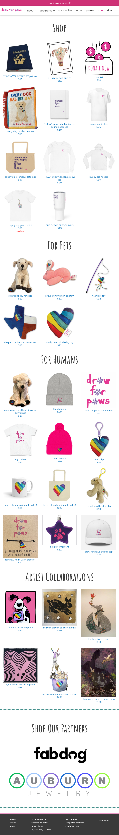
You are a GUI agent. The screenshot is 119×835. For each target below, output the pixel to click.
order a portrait (86, 10)
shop (101, 10)
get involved (65, 10)
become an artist (39, 822)
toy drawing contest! (60, 2)
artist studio (37, 826)
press (12, 826)
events (13, 822)
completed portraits (74, 822)
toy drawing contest (41, 829)
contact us (104, 820)
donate (111, 10)
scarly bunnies (72, 826)
